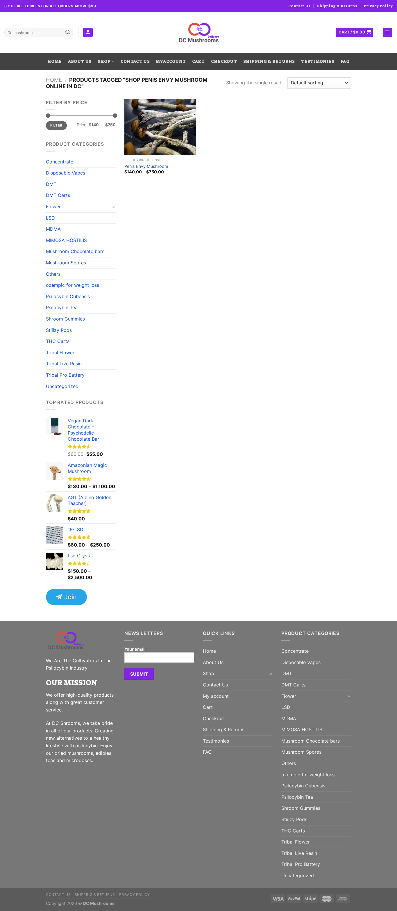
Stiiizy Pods (59, 330)
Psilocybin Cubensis (68, 296)
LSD (50, 218)
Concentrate (59, 162)
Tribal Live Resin (64, 363)
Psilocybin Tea (62, 307)
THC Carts (57, 341)
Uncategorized (62, 386)
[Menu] (387, 32)
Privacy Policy (378, 5)
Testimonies (317, 61)
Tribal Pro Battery (65, 375)
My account (171, 61)
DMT (51, 184)
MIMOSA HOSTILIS (66, 240)
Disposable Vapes (65, 173)
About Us (79, 61)
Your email (135, 649)
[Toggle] (113, 206)
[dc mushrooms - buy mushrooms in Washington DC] (198, 33)
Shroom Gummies (65, 319)
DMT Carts (58, 195)
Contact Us (299, 5)
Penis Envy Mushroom (146, 166)
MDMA (53, 229)
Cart (198, 61)
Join (69, 597)
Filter (56, 125)
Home (54, 61)
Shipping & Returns (337, 5)
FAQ (345, 61)
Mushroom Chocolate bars (75, 251)
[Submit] (68, 33)
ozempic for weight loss (72, 285)
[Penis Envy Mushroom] (160, 127)
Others (53, 274)
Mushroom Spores (66, 263)
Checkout (224, 61)
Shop (104, 61)
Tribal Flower (60, 352)
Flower (53, 206)
